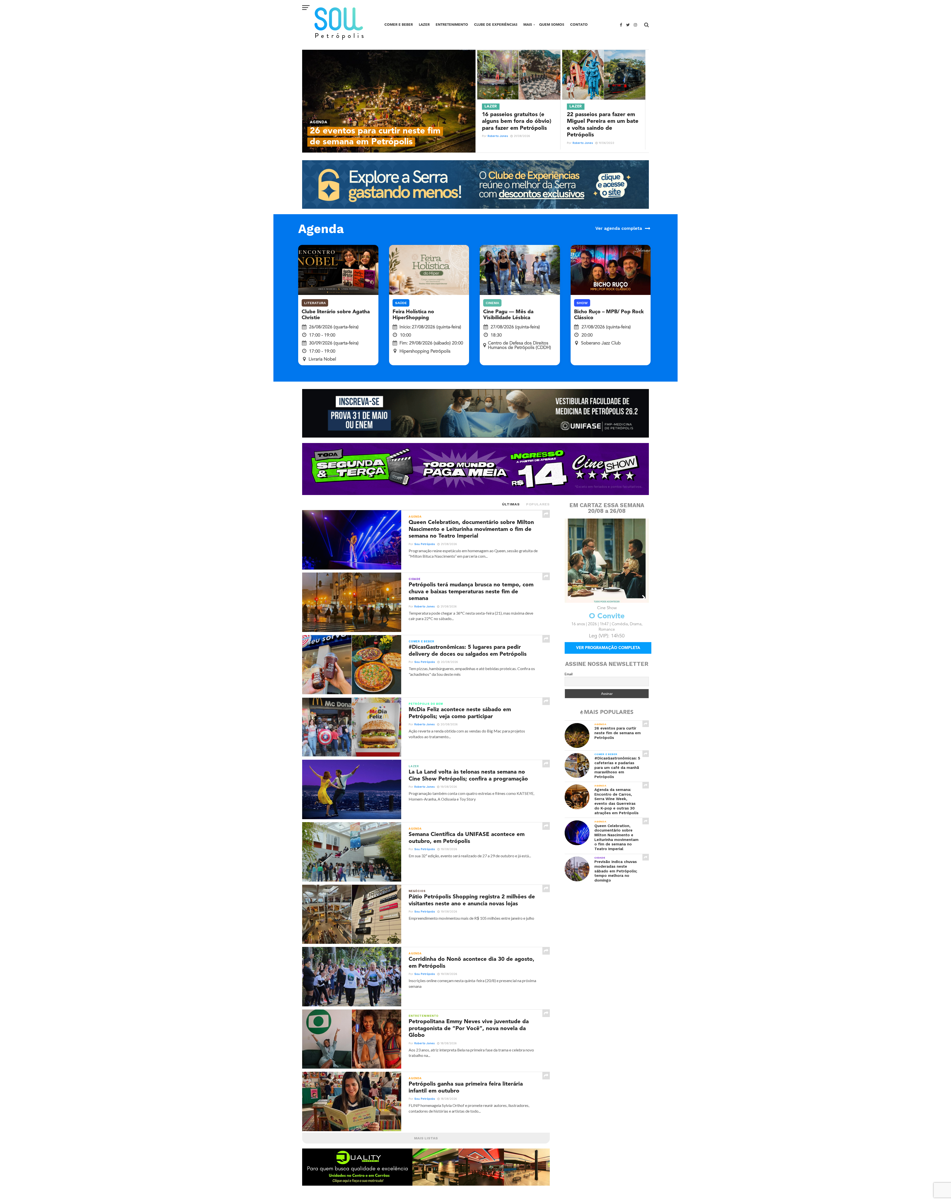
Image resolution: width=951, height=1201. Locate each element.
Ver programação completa (608, 655)
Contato (579, 24)
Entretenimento (452, 24)
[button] (570, 597)
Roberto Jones (498, 136)
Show (582, 303)
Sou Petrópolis (424, 544)
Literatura (315, 303)
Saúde (401, 303)
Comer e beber (398, 24)
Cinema (492, 303)
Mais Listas (426, 1138)
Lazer (424, 24)
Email (569, 681)
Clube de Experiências (495, 24)
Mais (527, 24)
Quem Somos (551, 24)
